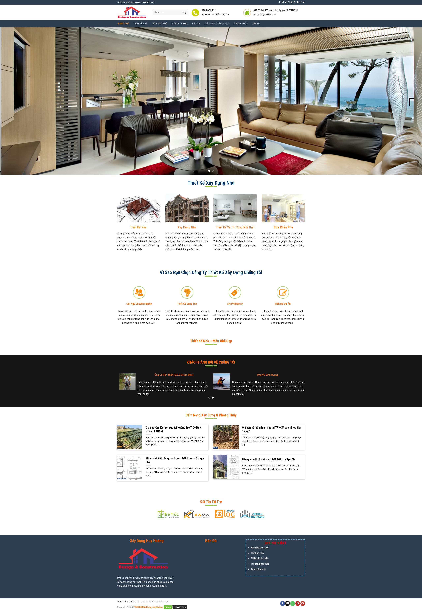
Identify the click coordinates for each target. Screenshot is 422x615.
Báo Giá (196, 23)
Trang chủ (123, 23)
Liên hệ (255, 23)
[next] (409, 101)
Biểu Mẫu (134, 602)
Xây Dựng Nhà (159, 23)
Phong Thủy (240, 23)
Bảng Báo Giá (148, 602)
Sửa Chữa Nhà (180, 23)
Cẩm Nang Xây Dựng (216, 23)
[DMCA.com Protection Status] (175, 607)
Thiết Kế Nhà (141, 23)
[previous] (12, 101)
